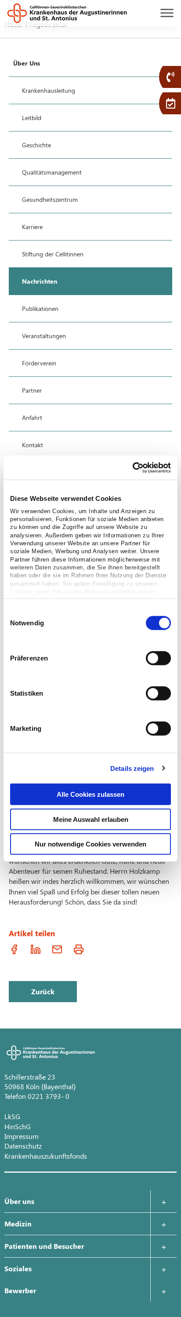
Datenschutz (23, 1145)
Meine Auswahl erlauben (90, 819)
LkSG (12, 1116)
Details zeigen (132, 768)
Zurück (42, 991)
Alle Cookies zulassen (90, 794)
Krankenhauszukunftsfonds (45, 1155)
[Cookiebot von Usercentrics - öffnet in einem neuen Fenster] (132, 467)
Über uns (19, 1201)
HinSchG (17, 1126)
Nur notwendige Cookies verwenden (90, 844)
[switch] (158, 658)
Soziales (18, 1268)
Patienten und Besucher (44, 1246)
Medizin (18, 1223)
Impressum (21, 1136)
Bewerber (20, 1290)
